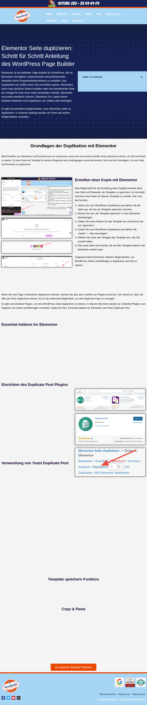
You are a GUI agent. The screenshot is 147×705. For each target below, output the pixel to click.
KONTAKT (78, 21)
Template (35, 160)
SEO (98, 14)
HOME (49, 14)
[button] (142, 77)
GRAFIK (76, 14)
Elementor (7, 72)
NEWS (64, 21)
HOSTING (51, 21)
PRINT (88, 14)
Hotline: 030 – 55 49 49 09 (78, 3)
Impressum (124, 694)
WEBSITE (62, 14)
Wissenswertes (107, 694)
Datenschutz (139, 694)
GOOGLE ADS (113, 14)
